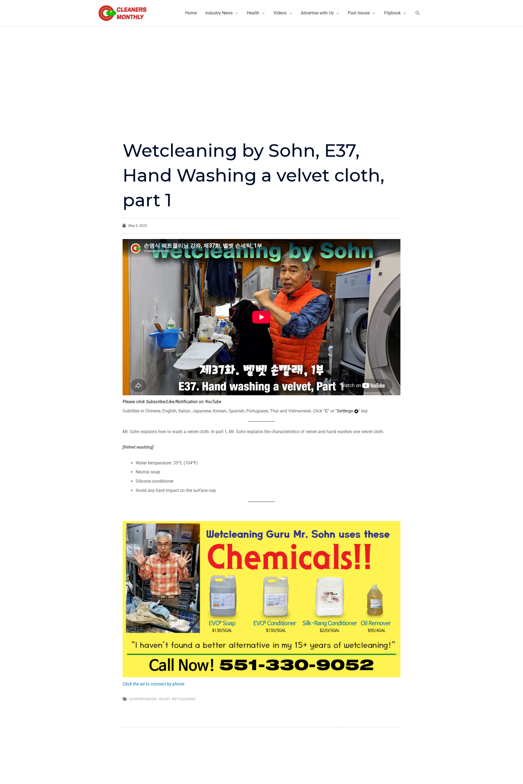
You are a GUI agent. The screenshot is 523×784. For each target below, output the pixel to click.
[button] (418, 13)
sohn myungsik (143, 699)
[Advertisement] (261, 67)
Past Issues (359, 13)
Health (253, 13)
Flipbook (392, 13)
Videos (280, 13)
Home (191, 13)
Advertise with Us (317, 13)
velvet (164, 699)
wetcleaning (184, 699)
